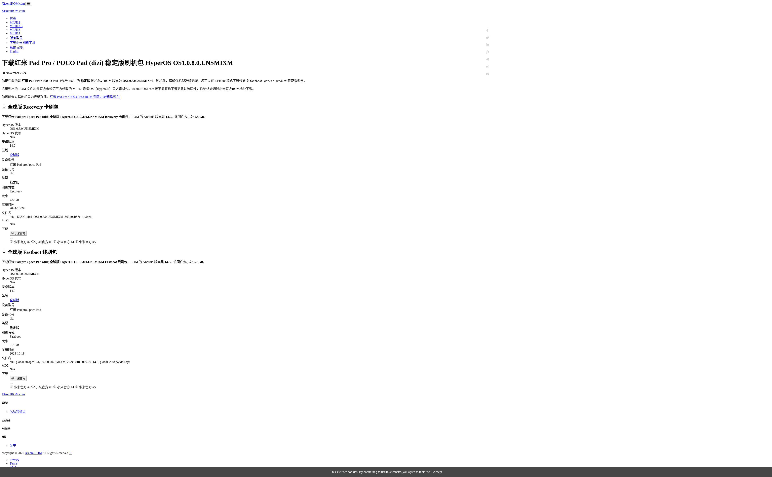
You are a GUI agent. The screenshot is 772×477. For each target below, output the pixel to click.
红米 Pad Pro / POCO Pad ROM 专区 (75, 97)
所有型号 (16, 38)
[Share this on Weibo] (487, 66)
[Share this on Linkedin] (487, 45)
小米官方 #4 (65, 242)
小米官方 (19, 233)
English (14, 51)
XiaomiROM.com (13, 3)
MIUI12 (15, 22)
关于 (13, 445)
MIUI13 (15, 29)
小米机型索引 (110, 97)
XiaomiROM (33, 453)
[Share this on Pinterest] (487, 52)
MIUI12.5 (16, 26)
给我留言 (19, 411)
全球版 (14, 155)
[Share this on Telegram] (487, 59)
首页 (13, 18)
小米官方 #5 (87, 242)
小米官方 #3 (43, 242)
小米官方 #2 (22, 242)
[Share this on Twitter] (487, 37)
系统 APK (17, 47)
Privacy (14, 460)
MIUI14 (15, 33)
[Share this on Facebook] (487, 30)
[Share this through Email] (487, 74)
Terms (13, 463)
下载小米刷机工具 (22, 42)
